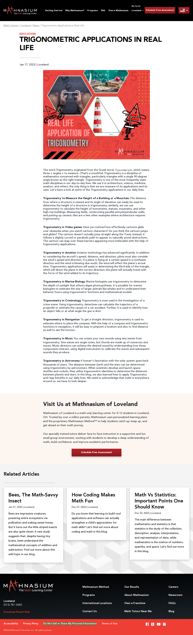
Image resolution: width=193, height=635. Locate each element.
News (36, 26)
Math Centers (11, 26)
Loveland (26, 26)
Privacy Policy (30, 624)
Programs (92, 10)
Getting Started (53, 10)
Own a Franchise (134, 603)
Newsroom (175, 595)
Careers (173, 587)
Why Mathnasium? (74, 10)
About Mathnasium (136, 595)
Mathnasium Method (95, 587)
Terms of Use (109, 624)
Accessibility (11, 624)
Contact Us (89, 611)
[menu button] (184, 10)
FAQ (103, 10)
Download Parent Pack (17, 612)
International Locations (97, 603)
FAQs (172, 603)
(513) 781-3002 (13, 605)
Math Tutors (138, 611)
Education (27, 34)
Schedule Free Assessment (160, 10)
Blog (171, 611)
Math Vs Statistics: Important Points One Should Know (159, 501)
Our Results (131, 587)
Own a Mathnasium (118, 10)
